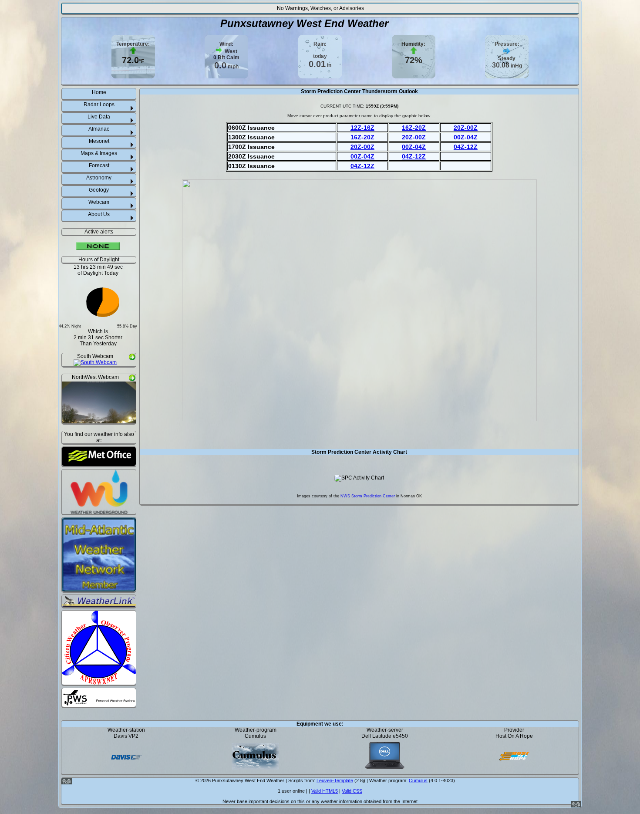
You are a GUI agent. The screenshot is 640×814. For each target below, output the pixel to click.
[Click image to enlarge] (95, 363)
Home (99, 92)
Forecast (99, 165)
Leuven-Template (335, 780)
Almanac (98, 129)
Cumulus (418, 780)
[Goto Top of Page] (576, 806)
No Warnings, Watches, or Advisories (320, 8)
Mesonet (99, 141)
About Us (99, 214)
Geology (99, 190)
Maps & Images (99, 153)
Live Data (99, 117)
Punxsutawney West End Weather (304, 23)
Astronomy (98, 178)
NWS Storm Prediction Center (367, 496)
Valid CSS (352, 791)
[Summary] (98, 247)
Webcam (98, 202)
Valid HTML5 (324, 791)
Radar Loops (99, 104)
